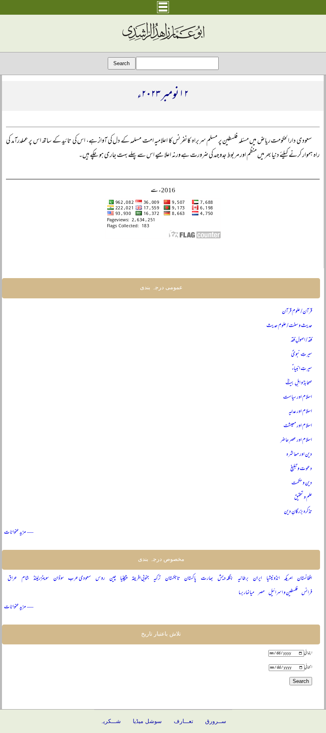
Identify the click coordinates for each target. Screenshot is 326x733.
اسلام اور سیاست (297, 397)
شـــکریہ (110, 721)
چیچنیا (123, 578)
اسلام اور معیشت (297, 426)
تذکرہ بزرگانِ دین (298, 512)
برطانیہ (243, 578)
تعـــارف (183, 721)
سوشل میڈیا (147, 721)
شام (25, 578)
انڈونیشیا (273, 578)
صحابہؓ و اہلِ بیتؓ (298, 383)
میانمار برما (246, 593)
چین (112, 578)
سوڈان (58, 578)
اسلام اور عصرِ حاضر (296, 440)
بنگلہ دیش (225, 578)
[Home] (163, 41)
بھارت (207, 578)
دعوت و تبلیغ (301, 469)
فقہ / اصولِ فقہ (301, 340)
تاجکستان (172, 578)
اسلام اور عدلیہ (300, 411)
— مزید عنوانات (18, 532)
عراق (12, 578)
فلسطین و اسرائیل (283, 593)
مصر (261, 593)
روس (100, 578)
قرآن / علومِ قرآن (297, 311)
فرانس (306, 593)
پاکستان (190, 578)
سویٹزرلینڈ (41, 578)
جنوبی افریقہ (140, 578)
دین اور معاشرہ (299, 454)
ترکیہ (157, 578)
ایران (257, 578)
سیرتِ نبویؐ (301, 354)
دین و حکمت (301, 483)
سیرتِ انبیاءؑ (302, 369)
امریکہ (288, 578)
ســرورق (215, 721)
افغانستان (304, 578)
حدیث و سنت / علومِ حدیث (289, 326)
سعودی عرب (79, 578)
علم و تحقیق (303, 497)
